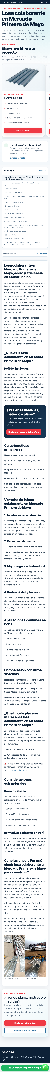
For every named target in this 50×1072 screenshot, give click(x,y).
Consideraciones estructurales (15, 231)
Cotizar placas (42, 253)
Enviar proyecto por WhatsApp (23, 432)
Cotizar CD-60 (23, 130)
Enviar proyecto (17, 158)
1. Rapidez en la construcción (14, 202)
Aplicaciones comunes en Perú (15, 217)
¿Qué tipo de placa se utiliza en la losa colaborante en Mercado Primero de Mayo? (23, 226)
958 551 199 (44, 2)
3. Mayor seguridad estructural (15, 210)
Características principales (13, 192)
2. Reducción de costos (12, 206)
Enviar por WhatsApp (25, 1023)
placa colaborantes (20, 770)
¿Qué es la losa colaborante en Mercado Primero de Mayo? (22, 184)
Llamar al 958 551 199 (25, 1030)
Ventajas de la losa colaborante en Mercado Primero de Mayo (24, 197)
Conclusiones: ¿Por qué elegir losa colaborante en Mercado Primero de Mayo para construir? (22, 243)
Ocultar (42, 170)
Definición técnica (11, 189)
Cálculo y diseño (10, 235)
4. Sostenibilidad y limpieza (14, 213)
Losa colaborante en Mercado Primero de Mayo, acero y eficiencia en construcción (24, 178)
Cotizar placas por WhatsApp (26, 1068)
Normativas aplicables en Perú (15, 238)
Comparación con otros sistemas (15, 221)
